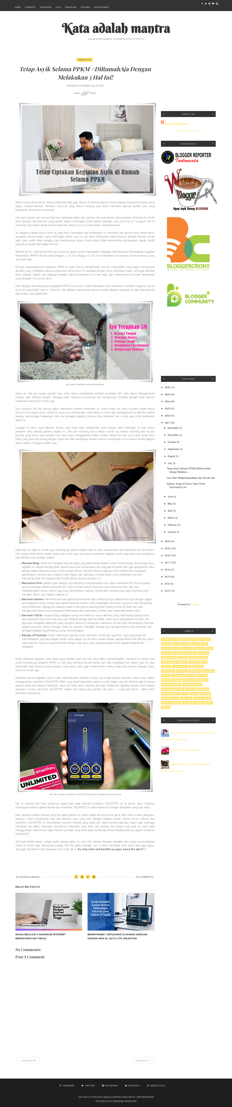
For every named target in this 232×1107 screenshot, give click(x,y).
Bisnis (176, 643)
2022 (168, 415)
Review (194, 693)
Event (209, 648)
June (170, 496)
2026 (168, 387)
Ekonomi (186, 648)
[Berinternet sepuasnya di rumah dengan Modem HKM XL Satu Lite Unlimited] (121, 911)
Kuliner (85, 7)
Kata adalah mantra (116, 28)
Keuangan (208, 671)
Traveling (70, 7)
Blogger (194, 604)
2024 (168, 401)
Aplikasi (193, 639)
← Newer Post (27, 1060)
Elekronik (198, 648)
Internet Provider (181, 666)
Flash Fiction (169, 657)
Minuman (202, 675)
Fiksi (185, 652)
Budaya (195, 643)
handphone (181, 662)
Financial (203, 652)
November (173, 435)
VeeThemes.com (145, 1097)
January (172, 531)
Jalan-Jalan (168, 671)
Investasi (198, 666)
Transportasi (197, 702)
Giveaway (167, 662)
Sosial (165, 698)
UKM (209, 702)
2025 (168, 394)
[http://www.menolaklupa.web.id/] (213, 3)
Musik (165, 680)
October (172, 442)
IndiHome (195, 662)
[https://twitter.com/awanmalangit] (206, 3)
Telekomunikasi (202, 698)
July (170, 463)
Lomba (190, 675)
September (174, 449)
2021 (168, 422)
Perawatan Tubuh (171, 684)
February (173, 524)
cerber (165, 648)
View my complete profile (188, 131)
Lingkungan (178, 675)
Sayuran (205, 693)
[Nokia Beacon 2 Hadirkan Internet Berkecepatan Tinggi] (48, 911)
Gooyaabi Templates (124, 1101)
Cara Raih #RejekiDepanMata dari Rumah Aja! (191, 478)
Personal (190, 689)
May (170, 503)
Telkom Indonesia (171, 702)
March (171, 517)
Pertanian (203, 689)
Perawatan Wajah (192, 684)
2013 (168, 590)
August (172, 456)
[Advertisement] (188, 81)
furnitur (182, 657)
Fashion (166, 652)
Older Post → (143, 1060)
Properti (175, 693)
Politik (165, 693)
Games (203, 657)
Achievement (101, 7)
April (170, 510)
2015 (168, 576)
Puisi (185, 693)
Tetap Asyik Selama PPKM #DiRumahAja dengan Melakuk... (189, 470)
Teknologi (45, 7)
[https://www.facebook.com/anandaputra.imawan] (202, 3)
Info (204, 662)
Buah (185, 643)
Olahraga (176, 680)
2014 (168, 583)
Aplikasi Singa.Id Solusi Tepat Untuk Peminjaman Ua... (186, 485)
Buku (204, 643)
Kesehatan (194, 671)
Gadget (192, 657)
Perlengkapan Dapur (172, 689)
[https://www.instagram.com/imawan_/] (209, 3)
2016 (168, 569)
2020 (168, 541)
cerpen (175, 648)
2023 (168, 408)
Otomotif (30, 7)
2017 (168, 562)
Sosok (174, 698)
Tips (185, 702)
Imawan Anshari (176, 124)
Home (17, 7)
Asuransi (205, 639)
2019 (168, 548)
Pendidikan (201, 680)
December (173, 428)
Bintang (166, 643)
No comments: (145, 877)
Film (58, 7)
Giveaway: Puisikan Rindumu (186, 750)
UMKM (165, 707)
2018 (168, 555)
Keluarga (181, 671)
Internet (166, 666)
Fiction (176, 652)
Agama (182, 639)
